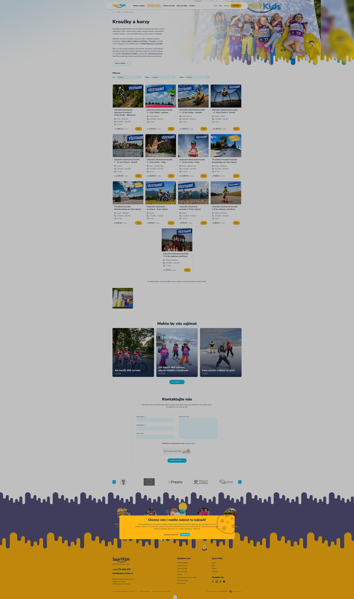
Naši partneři (181, 583)
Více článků (176, 382)
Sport (181, 77)
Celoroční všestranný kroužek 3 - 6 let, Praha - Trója (159, 160)
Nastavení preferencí (171, 535)
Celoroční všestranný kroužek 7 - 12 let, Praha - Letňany (192, 111)
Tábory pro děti (169, 6)
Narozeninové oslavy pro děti (186, 577)
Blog (220, 6)
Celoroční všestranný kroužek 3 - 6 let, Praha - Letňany (159, 111)
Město (147, 77)
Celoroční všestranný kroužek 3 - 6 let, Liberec (157, 207)
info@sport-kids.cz (122, 573)
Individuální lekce (182, 580)
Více (138, 129)
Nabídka (118, 12)
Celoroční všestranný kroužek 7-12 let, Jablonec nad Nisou (176, 254)
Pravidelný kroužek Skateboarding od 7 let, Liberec (127, 207)
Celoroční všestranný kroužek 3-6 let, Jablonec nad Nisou (225, 207)
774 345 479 (121, 569)
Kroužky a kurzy (154, 6)
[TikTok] (220, 581)
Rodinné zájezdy (139, 6)
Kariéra (226, 6)
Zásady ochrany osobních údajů (161, 591)
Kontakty (236, 6)
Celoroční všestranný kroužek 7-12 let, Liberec (190, 207)
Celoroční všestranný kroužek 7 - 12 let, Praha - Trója (192, 160)
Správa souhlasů (144, 591)
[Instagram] (217, 581)
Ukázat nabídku (120, 63)
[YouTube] (224, 581)
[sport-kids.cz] (119, 6)
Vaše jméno (140, 417)
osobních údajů (190, 443)
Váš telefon (140, 425)
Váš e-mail (139, 433)
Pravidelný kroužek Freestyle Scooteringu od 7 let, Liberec (224, 160)
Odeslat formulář (176, 461)
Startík (179, 574)
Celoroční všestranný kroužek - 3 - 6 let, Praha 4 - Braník (225, 111)
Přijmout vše (185, 534)
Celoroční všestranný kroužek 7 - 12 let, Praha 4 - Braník (127, 160)
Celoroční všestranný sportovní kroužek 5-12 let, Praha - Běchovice (125, 112)
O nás (215, 6)
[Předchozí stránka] (114, 482)
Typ (113, 77)
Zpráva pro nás (184, 417)
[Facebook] (213, 581)
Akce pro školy (182, 6)
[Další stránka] (240, 482)
